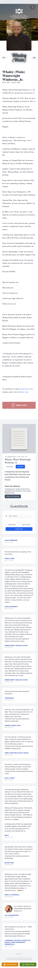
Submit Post (19, 529)
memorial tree (26, 389)
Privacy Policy (13, 959)
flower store (24, 392)
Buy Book (20, 466)
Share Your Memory (12, 496)
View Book (9, 466)
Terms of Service (24, 959)
